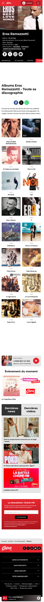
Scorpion (10, 42)
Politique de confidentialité (28, 586)
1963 (14, 38)
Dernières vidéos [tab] (31, 410)
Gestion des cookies (26, 588)
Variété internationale (12, 49)
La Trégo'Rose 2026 (9, 399)
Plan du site (8, 584)
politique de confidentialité (10, 526)
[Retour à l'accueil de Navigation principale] (8, 3)
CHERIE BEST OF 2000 (22, 361)
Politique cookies (11, 586)
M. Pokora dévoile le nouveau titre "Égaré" (19, 466)
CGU (36, 584)
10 (11, 38)
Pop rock (25, 46)
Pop (23, 49)
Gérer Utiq (13, 588)
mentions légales (21, 524)
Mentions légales (27, 584)
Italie (16, 44)
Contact (16, 584)
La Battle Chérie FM (11, 490)
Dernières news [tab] (11, 410)
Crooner (16, 46)
